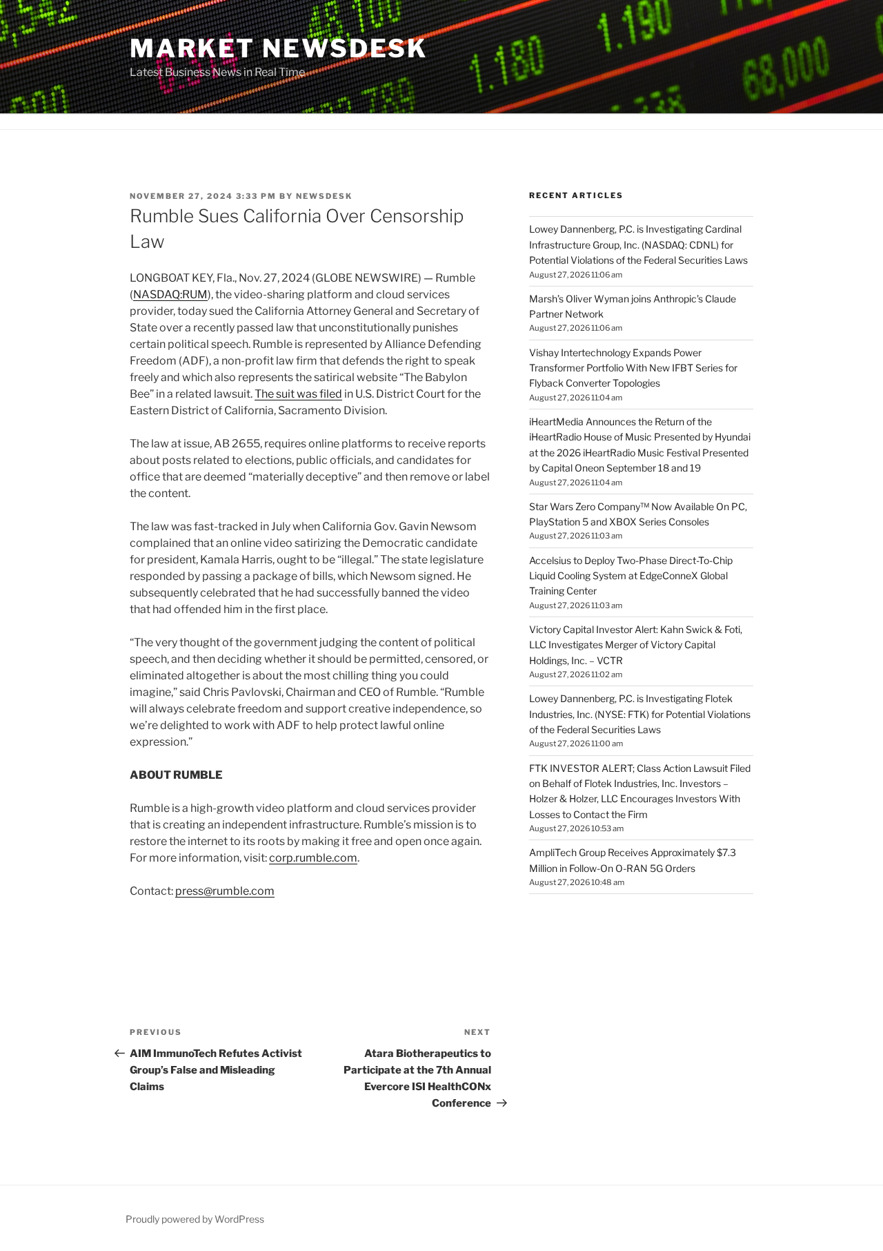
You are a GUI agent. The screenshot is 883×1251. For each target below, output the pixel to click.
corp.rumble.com (313, 857)
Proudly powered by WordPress (195, 1219)
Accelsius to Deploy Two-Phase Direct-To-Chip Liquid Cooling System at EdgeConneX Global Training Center (631, 575)
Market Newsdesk (279, 48)
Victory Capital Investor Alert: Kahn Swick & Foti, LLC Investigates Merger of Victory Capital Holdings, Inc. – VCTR (635, 644)
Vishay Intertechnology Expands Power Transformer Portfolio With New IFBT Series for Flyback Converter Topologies (633, 368)
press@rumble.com (225, 891)
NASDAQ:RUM (170, 294)
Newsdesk (324, 196)
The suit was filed (298, 393)
